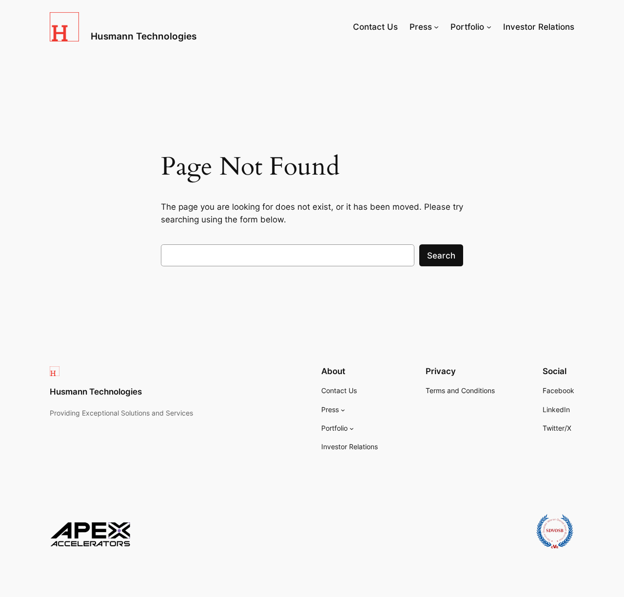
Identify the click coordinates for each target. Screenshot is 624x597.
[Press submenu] (436, 26)
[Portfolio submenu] (489, 26)
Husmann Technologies (143, 36)
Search (441, 255)
